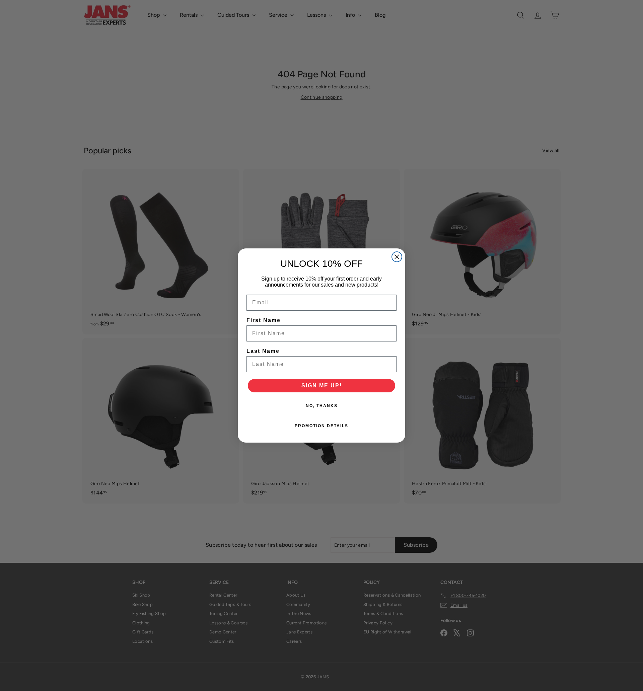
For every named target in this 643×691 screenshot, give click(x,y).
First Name (263, 320)
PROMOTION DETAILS (321, 426)
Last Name (263, 351)
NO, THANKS (322, 405)
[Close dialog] (397, 257)
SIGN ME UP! (321, 385)
